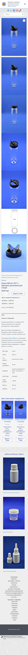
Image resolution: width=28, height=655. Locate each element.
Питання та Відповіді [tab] (7, 318)
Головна (3, 275)
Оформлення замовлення (14, 591)
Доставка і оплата (14, 581)
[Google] (14, 10)
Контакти (14, 583)
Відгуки (14, 579)
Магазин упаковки (14, 2)
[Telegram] (8, 10)
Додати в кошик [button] (7, 439)
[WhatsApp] (11, 10)
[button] (24, 20)
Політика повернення (14, 595)
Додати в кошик (18, 293)
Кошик (14, 585)
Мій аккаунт (14, 587)
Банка (13, 351)
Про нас (14, 597)
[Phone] (20, 10)
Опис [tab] (2, 315)
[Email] (17, 10)
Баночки (9, 275)
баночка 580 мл (12, 338)
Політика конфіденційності (14, 593)
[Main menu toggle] (25, 4)
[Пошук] (23, 14)
